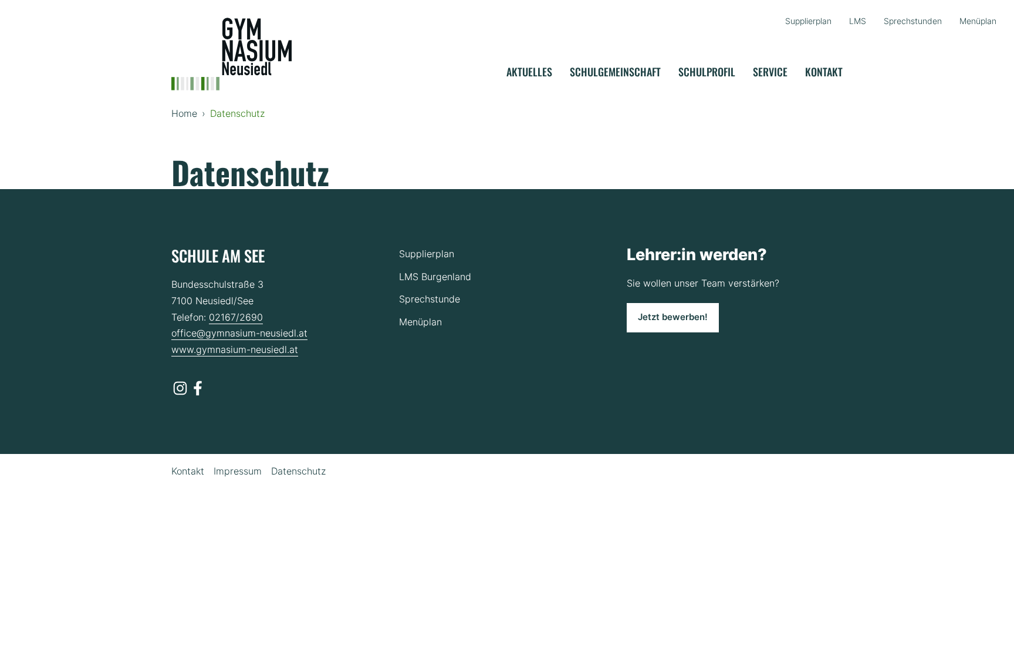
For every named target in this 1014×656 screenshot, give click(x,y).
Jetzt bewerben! (673, 317)
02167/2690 (236, 317)
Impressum (238, 471)
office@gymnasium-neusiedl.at (239, 333)
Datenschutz (298, 471)
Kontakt (187, 471)
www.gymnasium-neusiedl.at (234, 349)
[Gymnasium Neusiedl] (231, 54)
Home (184, 113)
